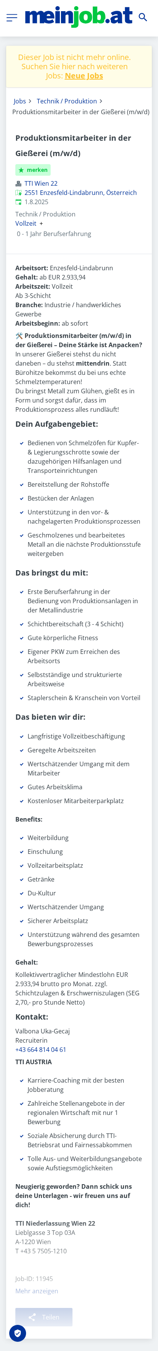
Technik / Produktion (67, 101)
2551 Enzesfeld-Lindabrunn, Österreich (81, 192)
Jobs (20, 101)
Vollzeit (25, 223)
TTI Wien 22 (41, 183)
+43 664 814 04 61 (40, 1049)
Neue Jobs (84, 75)
